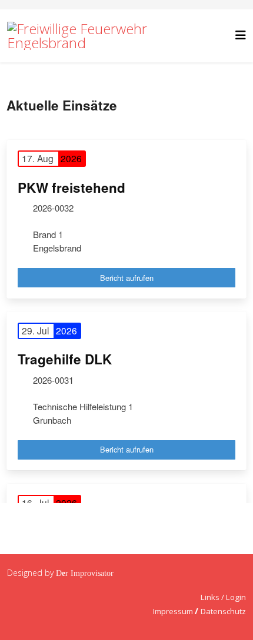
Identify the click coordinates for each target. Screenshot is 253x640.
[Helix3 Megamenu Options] (240, 35)
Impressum (173, 611)
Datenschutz (223, 611)
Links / (213, 597)
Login (236, 597)
